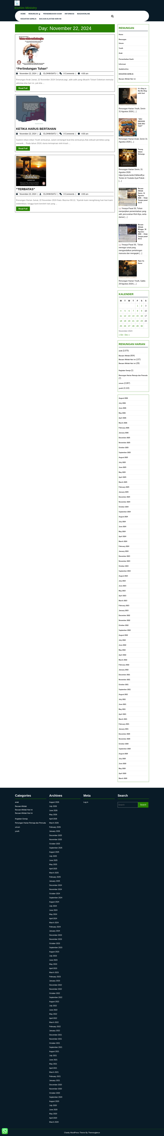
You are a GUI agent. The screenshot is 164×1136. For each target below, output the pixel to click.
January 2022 (123, 670)
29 (137, 326)
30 (142, 326)
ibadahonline (83, 14)
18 (121, 321)
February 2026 (124, 428)
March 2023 (123, 601)
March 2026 (123, 423)
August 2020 (123, 754)
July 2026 (122, 403)
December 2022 (124, 615)
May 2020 (122, 768)
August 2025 (123, 457)
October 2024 (123, 507)
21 (133, 321)
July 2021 (122, 699)
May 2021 (122, 709)
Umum (121, 43)
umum (121, 383)
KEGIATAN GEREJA (28, 19)
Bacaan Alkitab (124, 356)
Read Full (24, 88)
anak (120, 351)
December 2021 (124, 675)
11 (121, 316)
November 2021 (124, 680)
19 (125, 321)
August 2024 (123, 517)
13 (129, 316)
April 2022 (122, 655)
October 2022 (123, 625)
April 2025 (122, 477)
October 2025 (123, 447)
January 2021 (123, 729)
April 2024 (122, 536)
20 (129, 321)
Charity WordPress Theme (74, 1133)
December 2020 (124, 734)
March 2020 (123, 778)
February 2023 (124, 605)
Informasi (69, 14)
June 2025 (122, 467)
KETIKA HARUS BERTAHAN (36, 128)
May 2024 (122, 531)
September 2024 (125, 512)
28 (133, 326)
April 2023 (122, 596)
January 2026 (123, 433)
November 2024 (124, 502)
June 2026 (122, 408)
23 (142, 321)
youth (121, 388)
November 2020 (124, 739)
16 (142, 316)
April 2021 (122, 714)
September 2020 (125, 749)
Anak (120, 53)
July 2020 (122, 759)
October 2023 (123, 566)
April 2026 (122, 418)
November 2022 (124, 620)
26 (125, 326)
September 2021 (125, 689)
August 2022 (123, 635)
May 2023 (122, 591)
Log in (85, 802)
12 (125, 316)
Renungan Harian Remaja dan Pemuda (133, 375)
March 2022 (123, 660)
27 (129, 326)
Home (23, 14)
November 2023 (124, 561)
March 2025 (123, 482)
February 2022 (124, 665)
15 (137, 316)
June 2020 (122, 763)
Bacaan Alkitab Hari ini (50, 19)
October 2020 (123, 744)
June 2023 (122, 586)
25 (121, 326)
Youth (121, 48)
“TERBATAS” (25, 189)
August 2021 (123, 694)
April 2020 (122, 773)
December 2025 (124, 438)
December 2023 (124, 556)
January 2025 (123, 492)
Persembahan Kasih (52, 14)
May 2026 (122, 413)
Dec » (127, 335)
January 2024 (123, 551)
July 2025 (122, 462)
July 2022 (122, 640)
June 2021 (122, 704)
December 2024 (124, 497)
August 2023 (123, 576)
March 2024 (123, 541)
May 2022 (122, 650)
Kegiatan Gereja (125, 370)
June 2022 (122, 645)
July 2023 (122, 581)
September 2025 (125, 452)
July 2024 (122, 522)
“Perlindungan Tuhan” (32, 68)
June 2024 (122, 526)
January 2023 (123, 610)
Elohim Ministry (26, 8)
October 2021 (123, 684)
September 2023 (125, 571)
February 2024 (124, 546)
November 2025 (124, 443)
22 (137, 321)
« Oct (121, 335)
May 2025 (122, 472)
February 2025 (124, 487)
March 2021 (123, 719)
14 (133, 316)
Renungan (33, 14)
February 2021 (124, 724)
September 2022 (125, 630)
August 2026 (123, 398)
